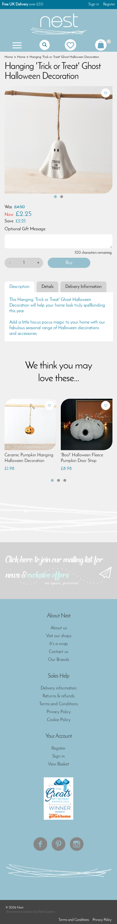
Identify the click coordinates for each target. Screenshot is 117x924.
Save (9, 221)
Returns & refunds (58, 696)
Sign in (93, 4)
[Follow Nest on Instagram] (76, 844)
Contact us (58, 652)
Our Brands (58, 660)
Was (8, 207)
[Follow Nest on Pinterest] (58, 844)
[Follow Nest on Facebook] (40, 844)
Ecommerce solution (20, 912)
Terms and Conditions (58, 704)
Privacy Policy (59, 712)
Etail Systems (46, 912)
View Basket (58, 764)
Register (109, 4)
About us (59, 628)
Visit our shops (58, 636)
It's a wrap (58, 644)
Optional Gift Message (25, 229)
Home (9, 57)
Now (9, 214)
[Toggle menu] (16, 45)
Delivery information (59, 688)
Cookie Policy (58, 720)
